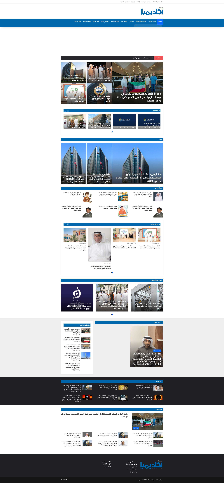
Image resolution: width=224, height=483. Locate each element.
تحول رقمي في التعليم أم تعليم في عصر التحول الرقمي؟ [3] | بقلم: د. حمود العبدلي (142, 208)
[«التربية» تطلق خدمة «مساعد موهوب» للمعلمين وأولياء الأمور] (99, 93)
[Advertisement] (111, 40)
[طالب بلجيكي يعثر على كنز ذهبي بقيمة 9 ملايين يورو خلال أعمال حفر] (123, 387)
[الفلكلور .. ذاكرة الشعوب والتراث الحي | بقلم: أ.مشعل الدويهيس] (123, 196)
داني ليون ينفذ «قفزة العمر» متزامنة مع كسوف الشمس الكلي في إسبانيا (142, 397)
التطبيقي (131, 21)
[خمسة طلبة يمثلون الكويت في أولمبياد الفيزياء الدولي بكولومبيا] (85, 340)
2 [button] (111, 272)
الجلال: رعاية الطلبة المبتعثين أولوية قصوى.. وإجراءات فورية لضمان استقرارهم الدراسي (72, 347)
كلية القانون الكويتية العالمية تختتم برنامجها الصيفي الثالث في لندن (101, 267)
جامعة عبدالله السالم (141, 21)
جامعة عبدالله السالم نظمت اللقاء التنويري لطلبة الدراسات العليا (79, 307)
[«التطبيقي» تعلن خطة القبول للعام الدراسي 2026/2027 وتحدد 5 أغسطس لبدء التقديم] (73, 163)
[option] (112, 83)
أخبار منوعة (96, 21)
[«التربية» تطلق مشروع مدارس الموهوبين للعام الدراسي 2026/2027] (87, 434)
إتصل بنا (122, 2)
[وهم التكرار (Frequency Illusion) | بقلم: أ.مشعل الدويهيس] (123, 211)
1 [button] (112, 131)
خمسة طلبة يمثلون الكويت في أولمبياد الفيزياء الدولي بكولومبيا (72, 338)
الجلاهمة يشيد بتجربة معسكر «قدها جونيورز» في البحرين (99, 79)
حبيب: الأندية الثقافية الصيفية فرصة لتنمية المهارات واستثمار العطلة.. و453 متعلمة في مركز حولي (71, 443)
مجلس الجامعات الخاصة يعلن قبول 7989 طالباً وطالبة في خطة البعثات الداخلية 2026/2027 (107, 443)
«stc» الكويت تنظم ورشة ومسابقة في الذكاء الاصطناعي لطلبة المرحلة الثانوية (124, 247)
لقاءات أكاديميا (87, 21)
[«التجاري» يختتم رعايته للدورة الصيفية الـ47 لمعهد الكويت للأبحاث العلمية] (73, 93)
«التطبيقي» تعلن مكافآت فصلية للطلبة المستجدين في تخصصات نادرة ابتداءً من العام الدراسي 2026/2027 (99, 177)
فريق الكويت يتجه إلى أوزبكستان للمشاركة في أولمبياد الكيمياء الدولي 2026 (72, 331)
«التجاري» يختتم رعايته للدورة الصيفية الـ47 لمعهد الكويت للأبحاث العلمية (74, 99)
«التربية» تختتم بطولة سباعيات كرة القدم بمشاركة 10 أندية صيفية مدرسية (142, 443)
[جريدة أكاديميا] (152, 11)
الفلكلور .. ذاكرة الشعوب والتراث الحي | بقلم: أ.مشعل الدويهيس (107, 193)
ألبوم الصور (127, 2)
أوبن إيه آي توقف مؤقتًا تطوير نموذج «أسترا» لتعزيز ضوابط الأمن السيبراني (107, 397)
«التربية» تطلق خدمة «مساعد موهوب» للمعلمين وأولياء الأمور (99, 99)
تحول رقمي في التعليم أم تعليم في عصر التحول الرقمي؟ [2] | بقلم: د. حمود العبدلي (71, 208)
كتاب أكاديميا (78, 21)
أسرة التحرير (143, 2)
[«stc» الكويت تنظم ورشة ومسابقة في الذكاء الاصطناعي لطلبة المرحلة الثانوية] (124, 235)
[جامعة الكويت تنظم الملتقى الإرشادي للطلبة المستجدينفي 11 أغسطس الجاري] (124, 121)
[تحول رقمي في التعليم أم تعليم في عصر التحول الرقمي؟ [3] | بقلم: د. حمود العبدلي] (158, 211)
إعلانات (138, 2)
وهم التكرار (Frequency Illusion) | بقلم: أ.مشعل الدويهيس (107, 207)
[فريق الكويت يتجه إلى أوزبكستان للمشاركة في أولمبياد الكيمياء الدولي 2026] (85, 330)
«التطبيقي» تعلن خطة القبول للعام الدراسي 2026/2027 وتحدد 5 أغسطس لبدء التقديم (73, 179)
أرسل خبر (133, 2)
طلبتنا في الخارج (104, 21)
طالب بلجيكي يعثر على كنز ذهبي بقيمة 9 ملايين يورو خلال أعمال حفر (107, 387)
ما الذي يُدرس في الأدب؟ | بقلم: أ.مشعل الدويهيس (72, 193)
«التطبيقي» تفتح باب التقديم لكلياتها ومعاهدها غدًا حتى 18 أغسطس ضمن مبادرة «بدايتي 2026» (138, 177)
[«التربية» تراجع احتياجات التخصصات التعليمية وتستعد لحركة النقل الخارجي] (73, 72)
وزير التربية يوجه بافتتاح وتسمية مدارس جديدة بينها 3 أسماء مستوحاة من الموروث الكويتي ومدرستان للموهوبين (72, 388)
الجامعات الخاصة (115, 21)
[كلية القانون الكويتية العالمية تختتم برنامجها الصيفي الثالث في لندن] (99, 245)
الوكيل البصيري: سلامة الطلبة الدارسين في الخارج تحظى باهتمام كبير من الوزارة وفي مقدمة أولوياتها (72, 366)
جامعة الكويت (152, 21)
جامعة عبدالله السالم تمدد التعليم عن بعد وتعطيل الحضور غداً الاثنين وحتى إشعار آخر (148, 306)
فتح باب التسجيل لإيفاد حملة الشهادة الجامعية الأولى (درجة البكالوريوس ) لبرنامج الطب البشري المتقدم (72, 356)
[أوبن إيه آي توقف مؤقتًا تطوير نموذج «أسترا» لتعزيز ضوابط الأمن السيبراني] (123, 398)
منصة (137, 480)
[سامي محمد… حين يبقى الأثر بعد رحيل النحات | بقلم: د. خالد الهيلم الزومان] (158, 196)
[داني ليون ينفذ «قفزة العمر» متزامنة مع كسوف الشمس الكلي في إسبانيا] (158, 397)
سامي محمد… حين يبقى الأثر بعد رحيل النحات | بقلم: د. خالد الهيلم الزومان (142, 194)
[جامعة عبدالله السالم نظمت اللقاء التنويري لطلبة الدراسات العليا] (77, 297)
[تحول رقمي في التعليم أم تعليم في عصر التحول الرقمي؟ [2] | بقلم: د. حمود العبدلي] (87, 211)
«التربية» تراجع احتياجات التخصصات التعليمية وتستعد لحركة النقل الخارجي (139, 58)
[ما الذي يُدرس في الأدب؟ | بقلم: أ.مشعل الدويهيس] (87, 197)
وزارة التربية (124, 21)
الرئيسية (160, 21)
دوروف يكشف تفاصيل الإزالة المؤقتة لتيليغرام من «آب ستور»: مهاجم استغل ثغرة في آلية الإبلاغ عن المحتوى (71, 398)
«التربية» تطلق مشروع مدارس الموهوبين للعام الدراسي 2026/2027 (72, 435)
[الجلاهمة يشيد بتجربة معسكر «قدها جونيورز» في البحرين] (99, 72)
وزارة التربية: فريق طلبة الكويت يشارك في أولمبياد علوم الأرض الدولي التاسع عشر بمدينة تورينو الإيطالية (139, 97)
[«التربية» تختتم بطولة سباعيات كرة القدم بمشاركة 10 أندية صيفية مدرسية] (158, 443)
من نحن (149, 2)
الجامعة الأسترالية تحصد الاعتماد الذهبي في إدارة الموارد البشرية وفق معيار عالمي (75, 248)
